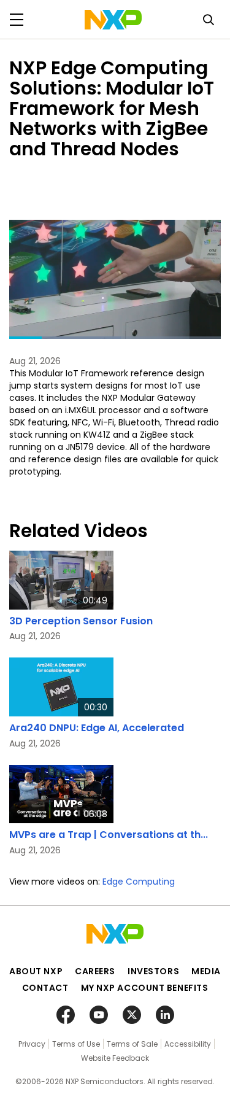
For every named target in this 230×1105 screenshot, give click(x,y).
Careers (95, 971)
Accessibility (187, 1044)
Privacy (31, 1044)
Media (206, 971)
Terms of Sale (132, 1044)
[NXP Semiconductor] (113, 20)
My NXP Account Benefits (145, 988)
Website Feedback (115, 1058)
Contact (45, 988)
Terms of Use (76, 1044)
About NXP (36, 971)
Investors (153, 971)
